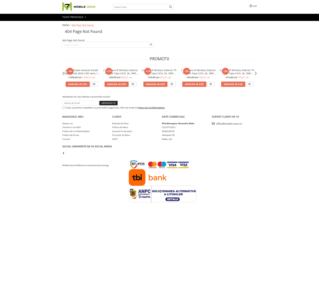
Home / (66, 25)
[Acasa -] (79, 6)
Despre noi (67, 123)
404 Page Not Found (82, 25)
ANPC (115, 139)
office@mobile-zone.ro (228, 123)
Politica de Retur (120, 127)
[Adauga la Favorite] (94, 84)
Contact (66, 139)
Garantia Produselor (122, 131)
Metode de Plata (120, 123)
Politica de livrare (70, 135)
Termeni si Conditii (71, 127)
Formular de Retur (121, 135)
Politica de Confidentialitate (151, 107)
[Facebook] (63, 153)
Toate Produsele (73, 17)
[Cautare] (171, 7)
